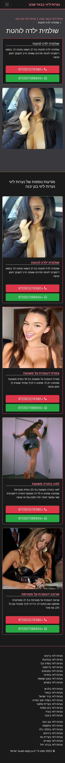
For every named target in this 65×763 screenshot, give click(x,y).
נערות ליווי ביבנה (54, 715)
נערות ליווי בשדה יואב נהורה (47, 700)
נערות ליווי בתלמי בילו (51, 729)
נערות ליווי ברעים (53, 655)
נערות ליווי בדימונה (53, 667)
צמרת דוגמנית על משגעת (41, 373)
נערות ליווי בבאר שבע (44, 4)
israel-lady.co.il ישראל (22, 751)
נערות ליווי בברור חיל (51, 744)
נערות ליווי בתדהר (53, 674)
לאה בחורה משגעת (45, 484)
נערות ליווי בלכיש (53, 688)
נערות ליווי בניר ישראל (51, 696)
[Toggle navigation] (7, 4)
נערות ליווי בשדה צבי (51, 663)
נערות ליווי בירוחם (53, 733)
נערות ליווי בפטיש (53, 682)
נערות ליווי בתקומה (52, 725)
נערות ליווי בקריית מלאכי (49, 704)
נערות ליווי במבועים (52, 671)
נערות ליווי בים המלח (51, 707)
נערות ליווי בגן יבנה (25, 18)
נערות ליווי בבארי (53, 692)
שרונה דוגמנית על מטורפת (40, 594)
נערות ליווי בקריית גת (51, 737)
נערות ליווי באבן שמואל (50, 678)
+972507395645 (31, 78)
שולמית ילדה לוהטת (45, 262)
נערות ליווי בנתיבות (52, 659)
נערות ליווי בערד (54, 711)
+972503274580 (31, 69)
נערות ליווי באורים (53, 740)
